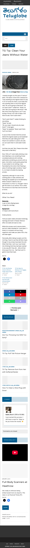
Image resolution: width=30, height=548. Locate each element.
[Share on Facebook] (9, 291)
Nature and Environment (8, 331)
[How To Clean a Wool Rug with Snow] (15, 383)
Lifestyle (8, 385)
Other (4, 367)
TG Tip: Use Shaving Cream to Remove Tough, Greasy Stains (7, 270)
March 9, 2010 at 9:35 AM (17, 415)
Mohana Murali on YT (9, 440)
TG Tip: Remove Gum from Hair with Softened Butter (7, 279)
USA (7, 544)
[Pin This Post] (20, 294)
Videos (11, 544)
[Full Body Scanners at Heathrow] (15, 477)
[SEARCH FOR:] (15, 38)
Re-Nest (9, 92)
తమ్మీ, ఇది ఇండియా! (17, 1)
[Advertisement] (16, 28)
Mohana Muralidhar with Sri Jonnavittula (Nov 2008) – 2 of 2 (14, 517)
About (22, 544)
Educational (7, 4)
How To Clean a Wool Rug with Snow (14, 389)
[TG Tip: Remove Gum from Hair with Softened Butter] (15, 365)
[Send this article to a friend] (9, 298)
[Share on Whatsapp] (9, 301)
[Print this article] (20, 298)
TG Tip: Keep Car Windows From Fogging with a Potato (20, 270)
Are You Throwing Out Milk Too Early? (14, 336)
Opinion (14, 4)
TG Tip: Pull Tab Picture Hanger (14, 353)
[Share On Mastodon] (20, 301)
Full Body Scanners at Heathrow (14, 484)
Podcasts (21, 4)
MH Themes (22, 546)
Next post (13, 310)
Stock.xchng (24, 92)
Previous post (16, 308)
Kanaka (9, 72)
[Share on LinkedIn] (9, 294)
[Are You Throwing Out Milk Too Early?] (15, 329)
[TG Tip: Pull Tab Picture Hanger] (15, 349)
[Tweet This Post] (20, 291)
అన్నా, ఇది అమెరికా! (7, 1)
